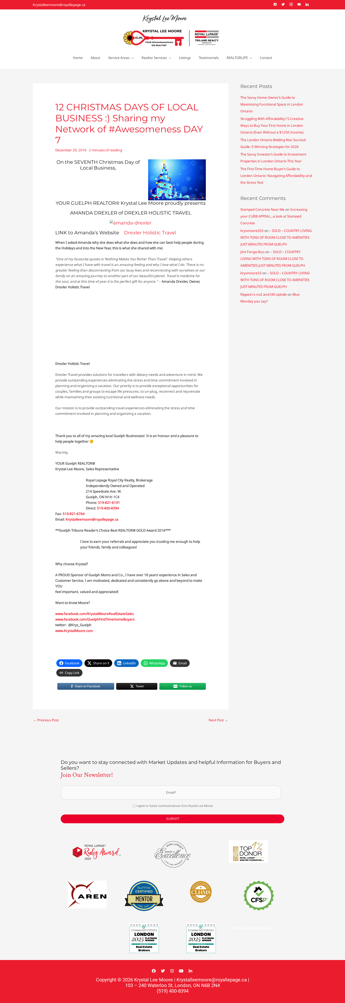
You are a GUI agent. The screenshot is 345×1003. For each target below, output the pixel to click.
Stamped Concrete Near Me (262, 209)
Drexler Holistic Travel (150, 233)
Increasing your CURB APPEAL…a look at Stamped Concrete (273, 216)
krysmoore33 (251, 273)
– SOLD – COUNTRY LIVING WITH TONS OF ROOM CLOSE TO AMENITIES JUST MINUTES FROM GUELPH (276, 237)
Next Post (218, 720)
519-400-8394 (108, 508)
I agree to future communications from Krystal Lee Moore (174, 806)
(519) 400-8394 (172, 991)
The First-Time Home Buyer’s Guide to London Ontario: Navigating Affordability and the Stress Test (276, 176)
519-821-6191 (109, 502)
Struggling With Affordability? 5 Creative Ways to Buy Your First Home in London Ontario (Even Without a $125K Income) (271, 125)
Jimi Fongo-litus (252, 252)
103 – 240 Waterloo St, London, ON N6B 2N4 (172, 985)
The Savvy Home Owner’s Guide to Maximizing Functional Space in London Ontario (271, 104)
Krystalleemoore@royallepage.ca (59, 4)
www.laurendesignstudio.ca (253, 928)
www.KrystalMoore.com (74, 630)
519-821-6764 (74, 513)
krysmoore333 (252, 230)
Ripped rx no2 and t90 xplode (263, 294)
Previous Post (46, 720)
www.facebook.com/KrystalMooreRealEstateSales (94, 613)
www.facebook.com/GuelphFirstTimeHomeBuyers (95, 619)
